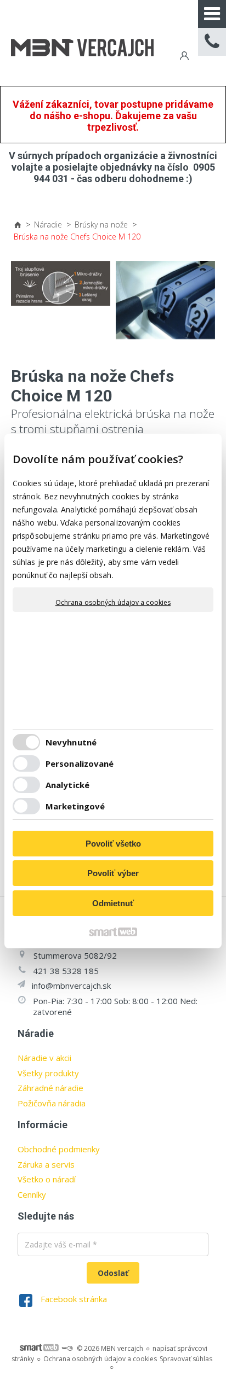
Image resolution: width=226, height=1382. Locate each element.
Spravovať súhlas (186, 1358)
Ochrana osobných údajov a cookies (113, 602)
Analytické (67, 784)
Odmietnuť (113, 903)
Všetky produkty (48, 1073)
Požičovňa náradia (52, 1103)
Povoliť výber (113, 873)
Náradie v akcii (44, 1057)
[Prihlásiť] (183, 57)
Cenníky (32, 1194)
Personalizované (80, 763)
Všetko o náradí (47, 1179)
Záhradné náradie (50, 1087)
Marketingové (75, 806)
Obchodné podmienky (59, 1149)
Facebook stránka (74, 1298)
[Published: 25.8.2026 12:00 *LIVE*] (66, 1348)
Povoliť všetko (113, 843)
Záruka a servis (46, 1164)
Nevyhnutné (71, 742)
